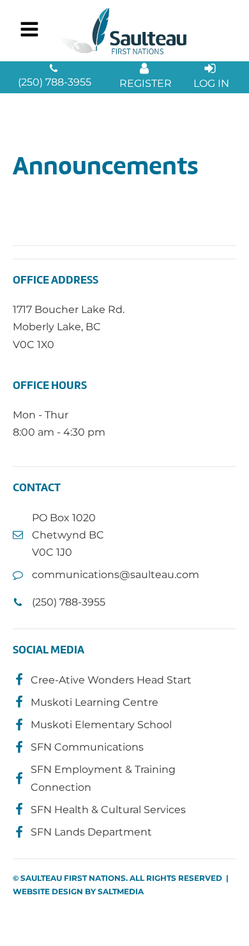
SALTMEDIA (121, 891)
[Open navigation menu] (29, 30)
